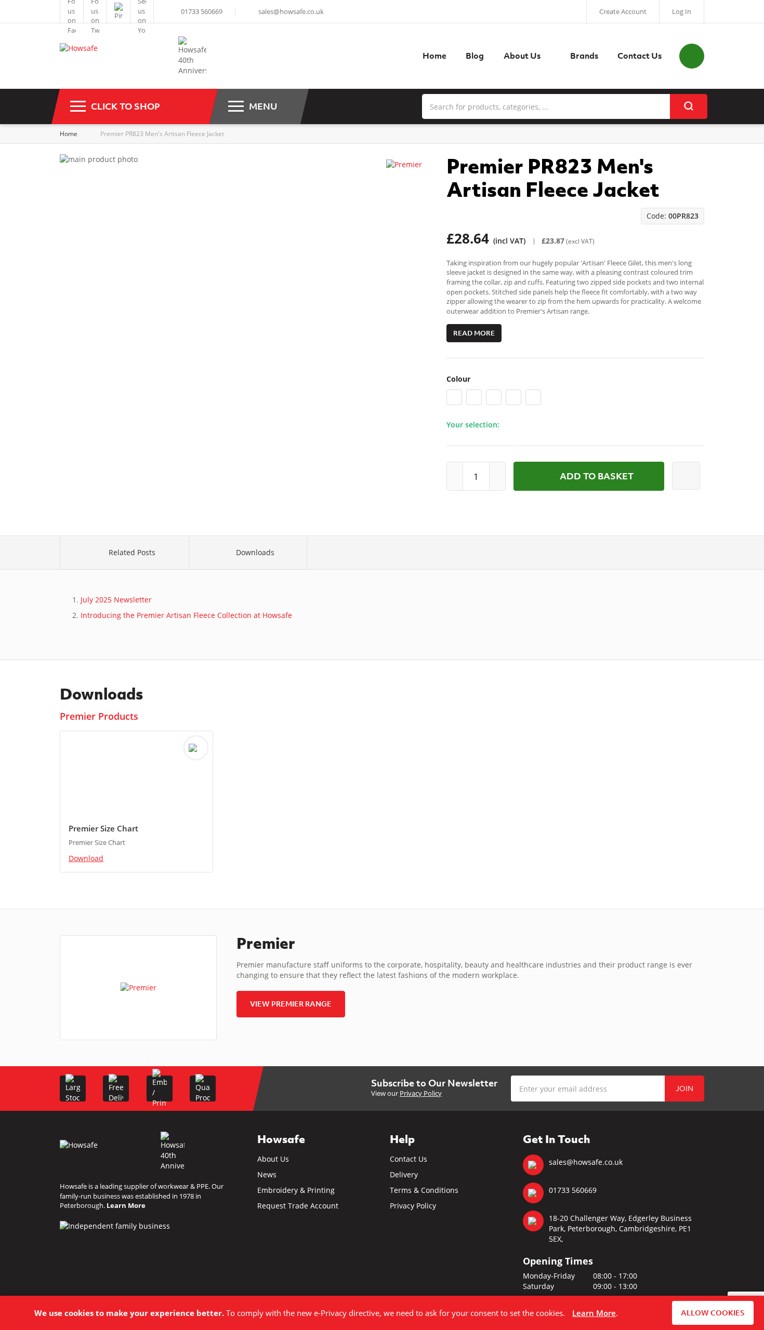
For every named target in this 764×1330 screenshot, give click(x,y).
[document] (382, 1313)
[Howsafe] (114, 56)
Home (68, 133)
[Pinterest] (118, 11)
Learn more (594, 1313)
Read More (474, 333)
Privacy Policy (421, 1093)
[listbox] (575, 399)
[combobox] (564, 106)
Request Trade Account (297, 1206)
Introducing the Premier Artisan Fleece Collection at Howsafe (186, 615)
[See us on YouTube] (141, 11)
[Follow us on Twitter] (95, 11)
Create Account (623, 11)
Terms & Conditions (424, 1190)
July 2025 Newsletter (116, 599)
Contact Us (408, 1159)
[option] (454, 397)
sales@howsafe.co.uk (291, 11)
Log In (681, 11)
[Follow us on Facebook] (71, 11)
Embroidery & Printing (296, 1190)
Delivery (404, 1174)
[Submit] (688, 106)
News (266, 1174)
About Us (273, 1159)
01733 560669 (201, 11)
